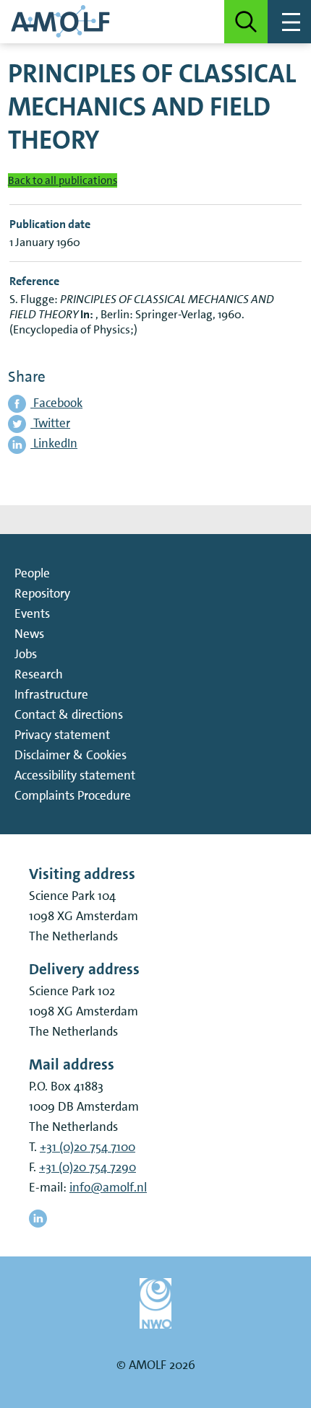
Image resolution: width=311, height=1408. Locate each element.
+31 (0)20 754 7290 (87, 1167)
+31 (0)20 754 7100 (87, 1147)
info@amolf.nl (108, 1187)
